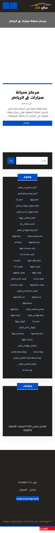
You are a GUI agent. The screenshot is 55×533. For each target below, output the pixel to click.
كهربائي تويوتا (20, 321)
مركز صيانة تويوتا (37, 333)
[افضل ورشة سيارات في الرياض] (40, 6)
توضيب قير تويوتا (19, 272)
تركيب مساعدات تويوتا (27, 248)
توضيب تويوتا (36, 272)
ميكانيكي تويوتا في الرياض (27, 345)
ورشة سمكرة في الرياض (27, 364)
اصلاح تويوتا (34, 199)
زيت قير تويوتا (36, 297)
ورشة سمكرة (38, 351)
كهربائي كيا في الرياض (27, 327)
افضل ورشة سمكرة (35, 236)
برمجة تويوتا (16, 236)
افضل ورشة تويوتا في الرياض (27, 230)
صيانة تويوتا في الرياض (36, 315)
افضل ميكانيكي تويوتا (27, 218)
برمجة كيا (18, 242)
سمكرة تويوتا (27, 303)
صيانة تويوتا (14, 309)
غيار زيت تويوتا (15, 315)
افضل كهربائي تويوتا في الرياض (27, 205)
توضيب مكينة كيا (17, 285)
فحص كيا (36, 321)
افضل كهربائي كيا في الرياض (27, 211)
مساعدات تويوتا (27, 339)
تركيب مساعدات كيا (27, 254)
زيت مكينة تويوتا (19, 297)
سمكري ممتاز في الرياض (35, 309)
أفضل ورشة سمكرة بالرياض (27, 193)
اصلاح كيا (19, 199)
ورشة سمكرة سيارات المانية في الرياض (27, 358)
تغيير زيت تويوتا (35, 266)
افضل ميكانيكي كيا (27, 224)
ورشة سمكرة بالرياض (18, 351)
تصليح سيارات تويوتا (34, 260)
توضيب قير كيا (39, 278)
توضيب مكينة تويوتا (37, 285)
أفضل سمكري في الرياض (27, 187)
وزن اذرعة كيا (27, 370)
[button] (6, 5)
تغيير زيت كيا (18, 266)
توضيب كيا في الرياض (18, 278)
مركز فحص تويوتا (18, 333)
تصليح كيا (17, 260)
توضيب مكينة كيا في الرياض (27, 291)
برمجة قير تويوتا (34, 242)
